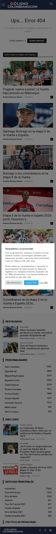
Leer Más (43, 282)
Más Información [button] (14, 283)
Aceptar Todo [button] (31, 283)
